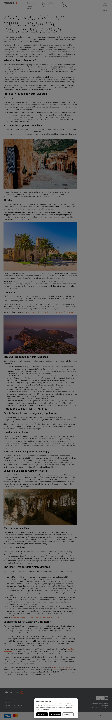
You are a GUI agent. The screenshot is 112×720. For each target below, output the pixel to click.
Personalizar (68, 714)
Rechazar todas (55, 714)
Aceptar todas (42, 714)
